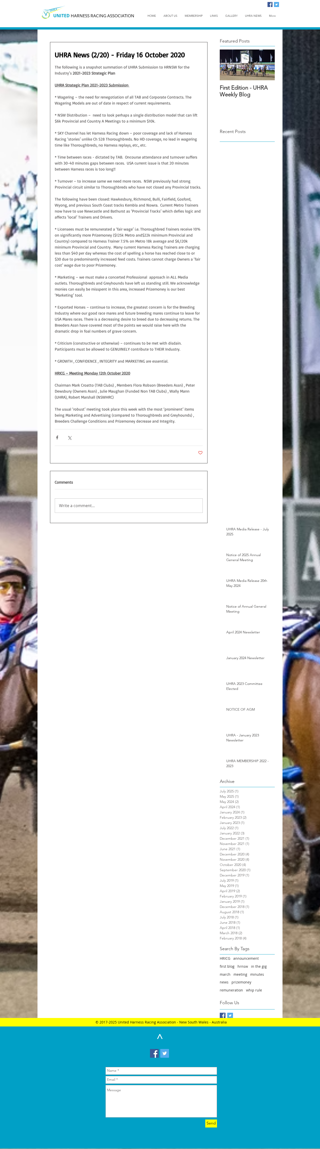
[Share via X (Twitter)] (69, 437)
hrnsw (243, 966)
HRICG (225, 958)
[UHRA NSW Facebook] (223, 1015)
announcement (246, 958)
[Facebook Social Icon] (270, 4)
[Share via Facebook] (57, 437)
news (224, 982)
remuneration (231, 990)
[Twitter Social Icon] (276, 4)
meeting (240, 974)
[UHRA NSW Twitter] (230, 1015)
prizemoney (241, 982)
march (225, 974)
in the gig (259, 966)
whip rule (254, 990)
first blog (227, 966)
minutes (257, 974)
